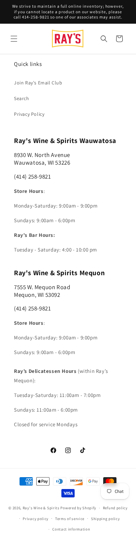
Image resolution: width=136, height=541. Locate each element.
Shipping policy (105, 518)
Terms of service (69, 518)
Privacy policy (35, 518)
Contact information (71, 529)
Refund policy (115, 507)
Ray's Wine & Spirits (41, 507)
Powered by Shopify (78, 507)
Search (21, 98)
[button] (14, 38)
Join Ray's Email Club (38, 83)
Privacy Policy (29, 114)
